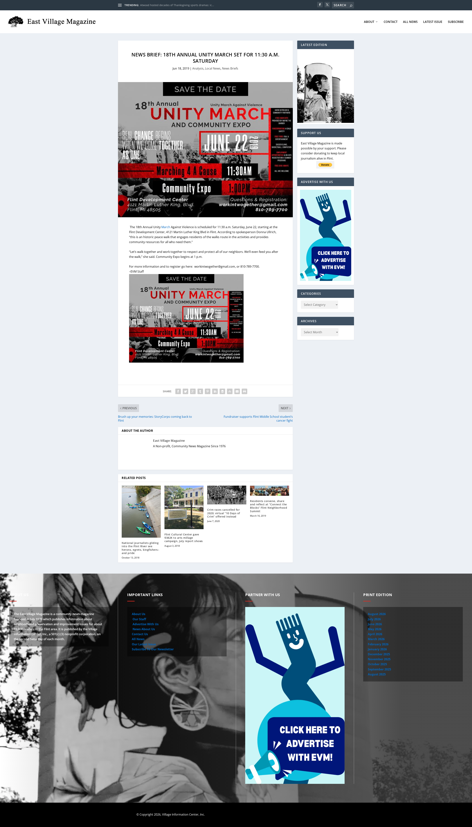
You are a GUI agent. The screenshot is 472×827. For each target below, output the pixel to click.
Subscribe (456, 22)
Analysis (198, 68)
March (165, 227)
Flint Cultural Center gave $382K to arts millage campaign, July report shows (183, 538)
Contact (391, 22)
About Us (138, 614)
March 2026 (376, 639)
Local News (213, 68)
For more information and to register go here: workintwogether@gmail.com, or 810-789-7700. (194, 266)
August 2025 (377, 674)
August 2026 (377, 614)
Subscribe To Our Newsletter (153, 649)
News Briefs (230, 68)
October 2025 (377, 664)
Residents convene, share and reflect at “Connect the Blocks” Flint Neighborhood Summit (268, 506)
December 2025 (379, 654)
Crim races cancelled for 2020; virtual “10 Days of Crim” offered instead (223, 513)
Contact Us (140, 634)
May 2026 (374, 629)
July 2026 (374, 619)
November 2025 (379, 659)
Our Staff (139, 619)
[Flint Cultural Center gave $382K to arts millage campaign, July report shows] (184, 507)
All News (410, 22)
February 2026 (378, 644)
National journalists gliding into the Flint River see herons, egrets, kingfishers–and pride (140, 548)
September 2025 (379, 669)
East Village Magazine (169, 441)
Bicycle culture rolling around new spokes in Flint (170, 5)
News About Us (143, 629)
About (369, 22)
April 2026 (375, 634)
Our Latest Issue (144, 644)
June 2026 (375, 624)
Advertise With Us (145, 624)
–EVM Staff (136, 271)
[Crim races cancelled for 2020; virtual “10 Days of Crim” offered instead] (226, 495)
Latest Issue (432, 22)
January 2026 (377, 649)
